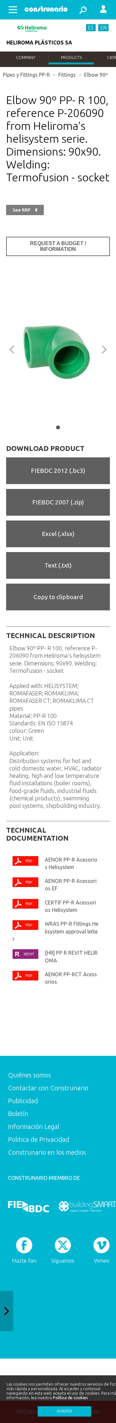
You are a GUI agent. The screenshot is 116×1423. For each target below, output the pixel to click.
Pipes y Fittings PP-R (26, 75)
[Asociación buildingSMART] (87, 1206)
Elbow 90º (96, 75)
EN (103, 28)
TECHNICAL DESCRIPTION (50, 635)
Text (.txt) (58, 565)
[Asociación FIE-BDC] (28, 1206)
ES (91, 28)
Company (25, 57)
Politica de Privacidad (38, 1139)
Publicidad (23, 1100)
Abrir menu (13, 9)
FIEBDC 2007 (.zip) (58, 502)
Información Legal (33, 1126)
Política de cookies (70, 1397)
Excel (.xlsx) (58, 533)
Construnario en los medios (47, 1152)
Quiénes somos (29, 1075)
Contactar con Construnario (48, 1088)
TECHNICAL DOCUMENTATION (37, 834)
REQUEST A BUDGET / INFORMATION (58, 246)
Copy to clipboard (58, 596)
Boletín (18, 1113)
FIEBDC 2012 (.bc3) (58, 470)
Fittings (67, 75)
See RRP (25, 210)
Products (71, 57)
